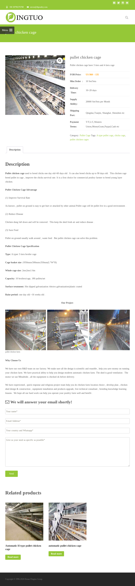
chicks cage (120, 135)
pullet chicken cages (79, 139)
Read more (13, 557)
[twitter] (118, 3)
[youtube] (127, 3)
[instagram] (122, 3)
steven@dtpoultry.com (38, 7)
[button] (60, 61)
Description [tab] (15, 150)
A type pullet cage (104, 135)
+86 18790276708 (16, 7)
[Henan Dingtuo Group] (25, 16)
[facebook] (114, 3)
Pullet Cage (85, 135)
